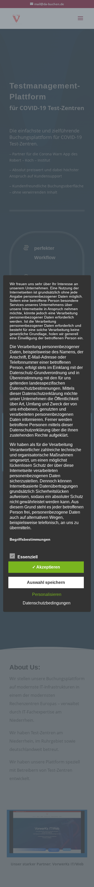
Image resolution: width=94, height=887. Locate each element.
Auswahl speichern (46, 582)
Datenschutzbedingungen (46, 603)
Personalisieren (46, 594)
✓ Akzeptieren (46, 567)
